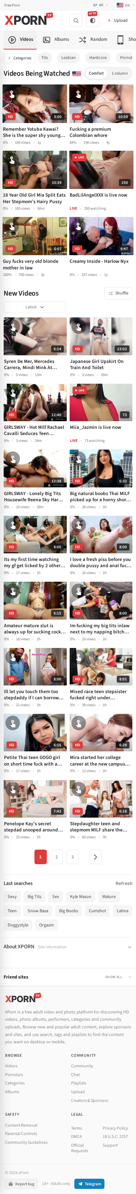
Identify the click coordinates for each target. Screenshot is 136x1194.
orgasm (46, 925)
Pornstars (14, 1075)
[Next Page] (96, 857)
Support (110, 1145)
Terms (76, 1128)
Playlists (78, 1083)
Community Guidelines (26, 1142)
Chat (75, 1075)
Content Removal (21, 1125)
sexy (12, 896)
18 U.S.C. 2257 (115, 1137)
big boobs (68, 911)
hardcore (98, 58)
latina (122, 911)
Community (82, 1066)
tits (44, 58)
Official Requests (79, 1148)
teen (12, 911)
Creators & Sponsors (89, 1101)
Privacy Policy (115, 1128)
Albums (12, 1092)
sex (55, 896)
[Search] (75, 20)
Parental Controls (21, 1134)
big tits (34, 896)
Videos (11, 1066)
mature (109, 896)
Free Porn (12, 5)
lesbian (68, 58)
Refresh (124, 883)
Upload (78, 1092)
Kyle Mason (80, 896)
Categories (22, 58)
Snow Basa (38, 911)
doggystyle (18, 925)
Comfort (96, 73)
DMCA (76, 1137)
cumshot (97, 911)
